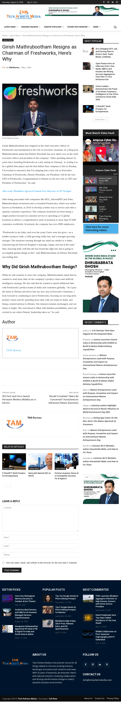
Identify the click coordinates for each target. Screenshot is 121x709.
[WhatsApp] (46, 76)
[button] (82, 11)
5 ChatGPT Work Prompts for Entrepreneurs (103, 109)
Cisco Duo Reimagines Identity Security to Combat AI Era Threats (25, 598)
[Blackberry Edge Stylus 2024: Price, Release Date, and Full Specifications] (48, 623)
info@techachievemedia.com (97, 680)
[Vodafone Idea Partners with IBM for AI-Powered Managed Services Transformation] (7, 612)
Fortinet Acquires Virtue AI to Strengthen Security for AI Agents (66, 476)
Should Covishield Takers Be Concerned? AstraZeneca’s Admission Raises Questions (63, 399)
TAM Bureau (14, 67)
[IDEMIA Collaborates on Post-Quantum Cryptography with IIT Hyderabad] (88, 634)
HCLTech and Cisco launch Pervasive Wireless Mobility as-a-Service (19, 399)
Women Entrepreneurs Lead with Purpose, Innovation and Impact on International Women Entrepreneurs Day (100, 362)
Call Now (53, 698)
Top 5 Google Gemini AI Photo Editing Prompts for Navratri (65, 610)
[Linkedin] (112, 2)
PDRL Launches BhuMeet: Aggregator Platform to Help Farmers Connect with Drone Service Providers (107, 601)
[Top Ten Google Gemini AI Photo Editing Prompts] (48, 598)
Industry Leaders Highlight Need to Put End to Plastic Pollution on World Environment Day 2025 (101, 408)
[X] (117, 2)
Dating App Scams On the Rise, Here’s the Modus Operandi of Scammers (100, 421)
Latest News (15, 35)
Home (5, 35)
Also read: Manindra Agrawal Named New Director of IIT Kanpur (36, 191)
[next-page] (9, 486)
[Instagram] (108, 2)
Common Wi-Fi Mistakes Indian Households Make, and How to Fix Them (100, 449)
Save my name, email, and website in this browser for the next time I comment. (41, 563)
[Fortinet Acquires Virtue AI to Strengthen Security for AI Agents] (66, 461)
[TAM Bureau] (4, 67)
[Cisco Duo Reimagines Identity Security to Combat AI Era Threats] (7, 598)
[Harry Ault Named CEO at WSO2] (40, 461)
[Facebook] (104, 2)
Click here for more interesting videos (97, 228)
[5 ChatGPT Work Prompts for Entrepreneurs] (14, 461)
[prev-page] (4, 486)
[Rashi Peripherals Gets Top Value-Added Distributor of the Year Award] (88, 617)
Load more (99, 119)
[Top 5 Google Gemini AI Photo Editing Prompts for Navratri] (48, 610)
